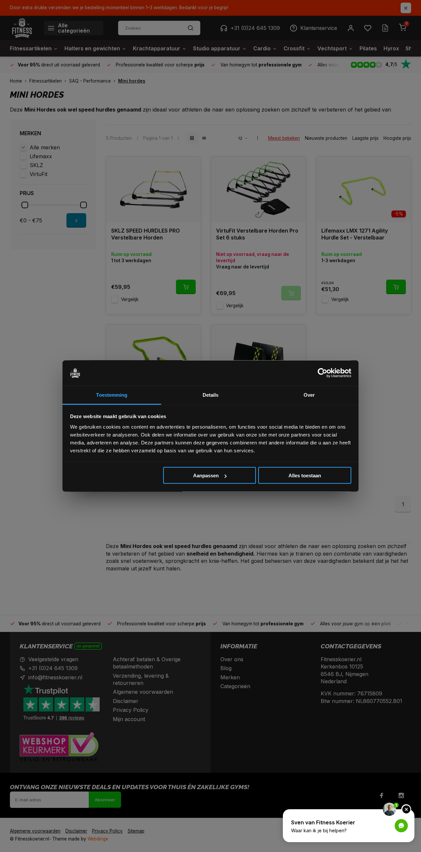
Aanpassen (206, 475)
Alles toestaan (304, 475)
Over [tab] (309, 394)
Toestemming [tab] (111, 394)
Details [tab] (211, 394)
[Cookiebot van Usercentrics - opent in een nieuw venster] (322, 373)
